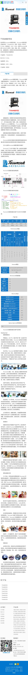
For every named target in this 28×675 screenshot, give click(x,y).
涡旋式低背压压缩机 (17, 632)
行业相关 (2, 614)
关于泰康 (2, 609)
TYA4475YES (4, 591)
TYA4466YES (4, 595)
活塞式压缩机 (16, 609)
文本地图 (2, 623)
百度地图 (2, 616)
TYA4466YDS (5, 597)
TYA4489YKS (4, 585)
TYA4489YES (4, 587)
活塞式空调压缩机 (20, 621)
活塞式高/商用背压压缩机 (20, 613)
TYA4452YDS (5, 599)
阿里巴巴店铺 (18, 664)
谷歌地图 (2, 618)
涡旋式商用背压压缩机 (19, 630)
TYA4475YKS (4, 589)
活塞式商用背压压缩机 (18, 615)
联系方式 (2, 612)
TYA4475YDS (5, 593)
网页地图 (2, 620)
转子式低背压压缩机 (19, 626)
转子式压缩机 (16, 623)
